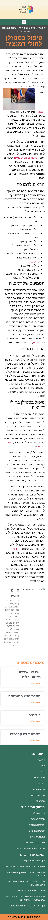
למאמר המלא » (35, 683)
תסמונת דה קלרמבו (25, 734)
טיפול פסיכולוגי (27, 28)
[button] (24, 22)
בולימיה (35, 715)
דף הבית (42, 28)
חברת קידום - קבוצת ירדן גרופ (24, 917)
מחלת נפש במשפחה (24, 696)
